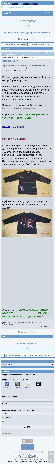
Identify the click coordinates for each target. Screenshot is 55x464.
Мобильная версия (27, 454)
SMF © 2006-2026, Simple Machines (27, 458)
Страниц (22, 39)
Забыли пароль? (8, 433)
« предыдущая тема (16, 44)
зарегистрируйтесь (30, 4)
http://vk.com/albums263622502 (20, 108)
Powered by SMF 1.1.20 (27, 456)
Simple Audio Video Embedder (24, 460)
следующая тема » (39, 44)
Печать (5, 48)
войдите (15, 4)
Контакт (28, 447)
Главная (7, 13)
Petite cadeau (8, 61)
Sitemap (39, 460)
